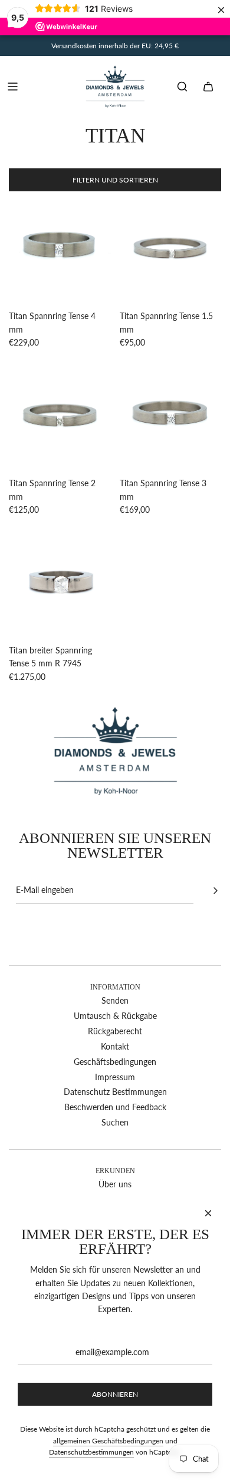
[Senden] (215, 891)
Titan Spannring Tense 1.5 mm (166, 322)
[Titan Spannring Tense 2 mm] (60, 418)
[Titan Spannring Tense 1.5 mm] (171, 251)
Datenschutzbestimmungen (91, 1452)
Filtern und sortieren (115, 179)
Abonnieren (115, 1394)
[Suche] (182, 86)
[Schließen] (208, 1213)
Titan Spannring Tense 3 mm (163, 489)
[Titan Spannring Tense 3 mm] (171, 418)
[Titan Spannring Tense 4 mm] (60, 251)
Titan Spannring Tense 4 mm (52, 322)
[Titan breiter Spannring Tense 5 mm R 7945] (60, 585)
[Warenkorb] (208, 86)
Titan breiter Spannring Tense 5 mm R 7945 (50, 656)
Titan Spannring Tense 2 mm (52, 489)
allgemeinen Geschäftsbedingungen (108, 1440)
